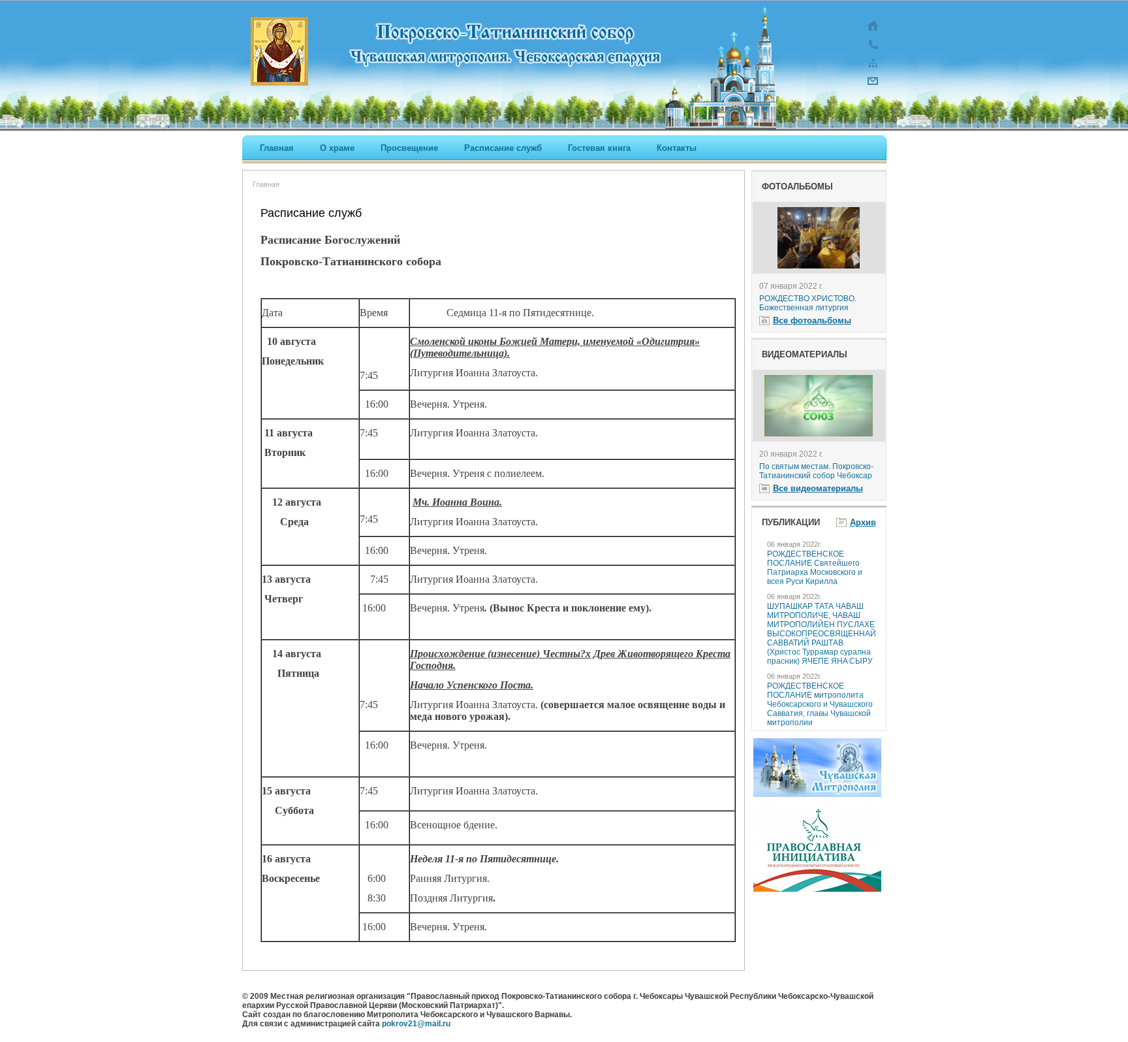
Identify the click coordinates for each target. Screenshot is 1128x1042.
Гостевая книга (599, 148)
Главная (277, 148)
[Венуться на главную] (873, 32)
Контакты (677, 148)
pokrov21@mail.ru (416, 1023)
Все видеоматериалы (818, 488)
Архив (863, 522)
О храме (337, 148)
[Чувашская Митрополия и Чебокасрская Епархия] (817, 794)
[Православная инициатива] (817, 889)
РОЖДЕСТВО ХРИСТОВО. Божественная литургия (807, 303)
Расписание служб (503, 148)
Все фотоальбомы (812, 320)
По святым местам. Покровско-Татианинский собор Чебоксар (816, 471)
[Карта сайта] (873, 69)
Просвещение (409, 148)
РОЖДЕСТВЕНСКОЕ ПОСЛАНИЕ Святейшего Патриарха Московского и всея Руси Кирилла (814, 567)
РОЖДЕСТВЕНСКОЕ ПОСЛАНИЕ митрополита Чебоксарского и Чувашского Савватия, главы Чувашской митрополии (820, 704)
